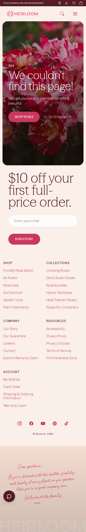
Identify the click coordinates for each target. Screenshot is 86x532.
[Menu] (75, 14)
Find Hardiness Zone (61, 358)
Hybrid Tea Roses (59, 293)
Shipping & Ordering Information (18, 396)
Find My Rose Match (18, 270)
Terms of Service (58, 351)
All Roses (10, 278)
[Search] (62, 14)
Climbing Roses (58, 270)
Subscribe (24, 239)
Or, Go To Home (57, 117)
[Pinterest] (54, 423)
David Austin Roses (60, 278)
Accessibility (55, 329)
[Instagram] (19, 423)
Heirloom (40, 434)
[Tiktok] (66, 423)
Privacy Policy (56, 336)
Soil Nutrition (13, 293)
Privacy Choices (58, 343)
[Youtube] (43, 423)
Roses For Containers (62, 307)
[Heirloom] (22, 14)
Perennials (11, 285)
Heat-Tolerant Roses (61, 300)
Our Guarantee (14, 336)
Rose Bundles (56, 285)
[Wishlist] (74, 3)
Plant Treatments (16, 307)
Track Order (12, 387)
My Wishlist (11, 379)
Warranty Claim (15, 405)
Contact (9, 351)
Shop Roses (24, 117)
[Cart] (81, 3)
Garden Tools (13, 300)
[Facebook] (31, 423)
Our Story (10, 329)
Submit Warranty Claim (20, 358)
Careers (9, 343)
